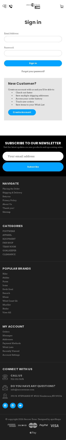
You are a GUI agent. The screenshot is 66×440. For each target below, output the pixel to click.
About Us (7, 204)
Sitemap (6, 212)
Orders (6, 331)
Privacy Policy (10, 200)
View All (7, 312)
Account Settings (11, 355)
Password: (9, 47)
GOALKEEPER (9, 250)
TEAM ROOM (9, 246)
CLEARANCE (9, 254)
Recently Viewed (11, 351)
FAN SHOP (8, 242)
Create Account (22, 112)
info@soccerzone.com (22, 389)
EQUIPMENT (9, 239)
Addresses (8, 339)
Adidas (6, 277)
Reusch (6, 293)
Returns (6, 196)
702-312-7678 (17, 379)
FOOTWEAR (9, 231)
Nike (5, 273)
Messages (7, 335)
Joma (5, 285)
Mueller (7, 304)
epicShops (55, 419)
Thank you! (8, 208)
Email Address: (11, 33)
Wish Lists (8, 347)
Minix (5, 297)
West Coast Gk (10, 301)
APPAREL (7, 235)
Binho (6, 308)
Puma (5, 281)
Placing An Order (11, 188)
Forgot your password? (33, 71)
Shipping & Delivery (12, 192)
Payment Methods (12, 343)
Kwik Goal (8, 289)
